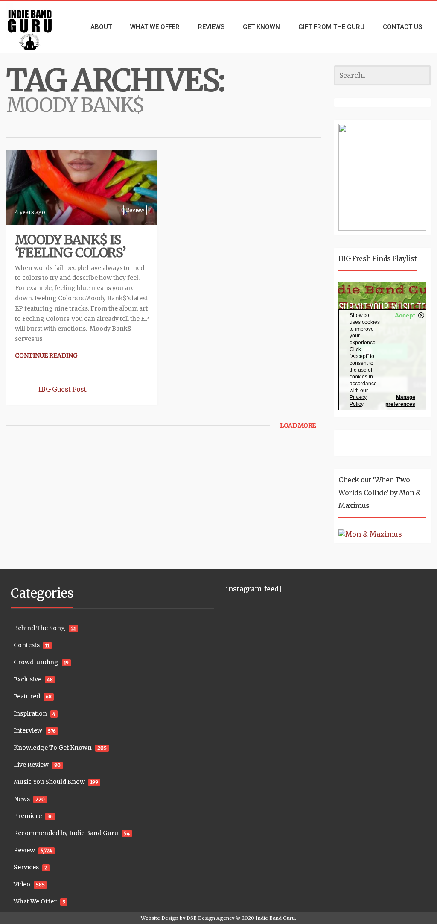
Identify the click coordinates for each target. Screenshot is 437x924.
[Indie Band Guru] (36, 27)
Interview (28, 730)
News (22, 799)
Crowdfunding (36, 662)
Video (22, 884)
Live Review (31, 765)
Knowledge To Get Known (53, 747)
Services (26, 867)
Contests (27, 645)
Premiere (28, 816)
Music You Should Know (49, 782)
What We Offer (35, 901)
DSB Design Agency (210, 918)
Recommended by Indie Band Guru (66, 833)
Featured (27, 696)
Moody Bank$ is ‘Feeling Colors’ (70, 246)
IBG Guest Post (62, 389)
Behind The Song (39, 628)
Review (135, 210)
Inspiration (30, 713)
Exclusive (27, 679)
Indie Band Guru (275, 918)
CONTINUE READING (46, 355)
